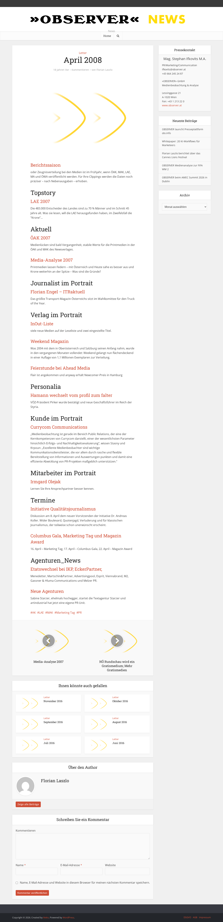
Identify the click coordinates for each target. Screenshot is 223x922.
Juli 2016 (49, 743)
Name (21, 865)
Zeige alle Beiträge (28, 804)
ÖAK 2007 (40, 238)
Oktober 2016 (120, 701)
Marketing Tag (65, 612)
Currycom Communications (58, 427)
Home (107, 36)
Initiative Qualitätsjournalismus (63, 509)
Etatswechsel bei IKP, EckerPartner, (66, 569)
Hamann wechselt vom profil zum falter (71, 395)
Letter (83, 53)
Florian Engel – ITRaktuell (57, 292)
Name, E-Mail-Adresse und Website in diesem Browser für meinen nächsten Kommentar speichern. (85, 882)
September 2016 (53, 722)
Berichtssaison (45, 165)
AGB (195, 917)
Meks (46, 917)
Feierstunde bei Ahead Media (60, 368)
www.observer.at (172, 105)
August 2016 (119, 722)
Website (110, 865)
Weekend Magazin (49, 341)
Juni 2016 (118, 743)
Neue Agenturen (47, 591)
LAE (41, 612)
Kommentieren (80, 69)
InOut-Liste (41, 324)
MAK (50, 612)
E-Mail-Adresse (71, 865)
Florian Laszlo (104, 69)
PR (80, 612)
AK (34, 612)
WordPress (68, 917)
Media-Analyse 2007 (51, 260)
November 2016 (53, 701)
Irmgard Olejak (45, 481)
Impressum (205, 917)
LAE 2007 (40, 201)
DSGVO (187, 917)
